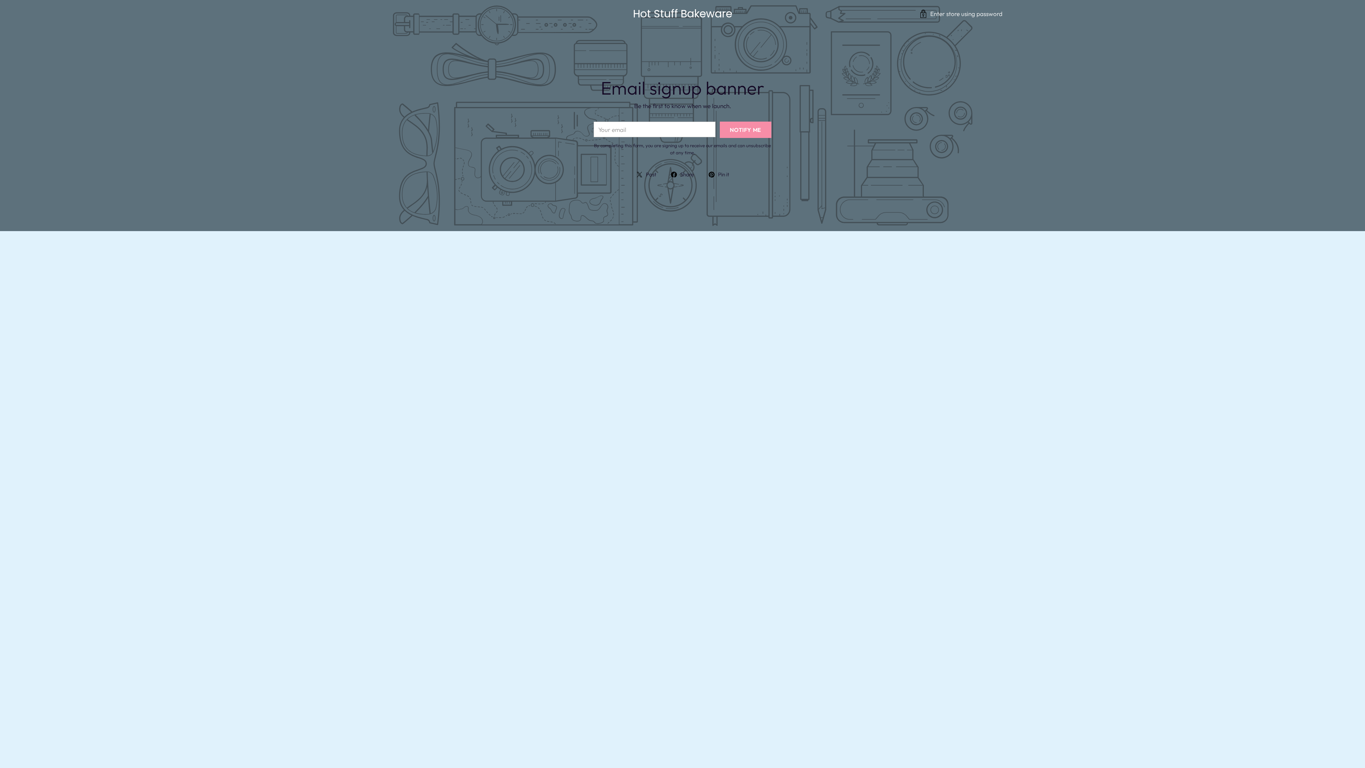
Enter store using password (966, 13)
